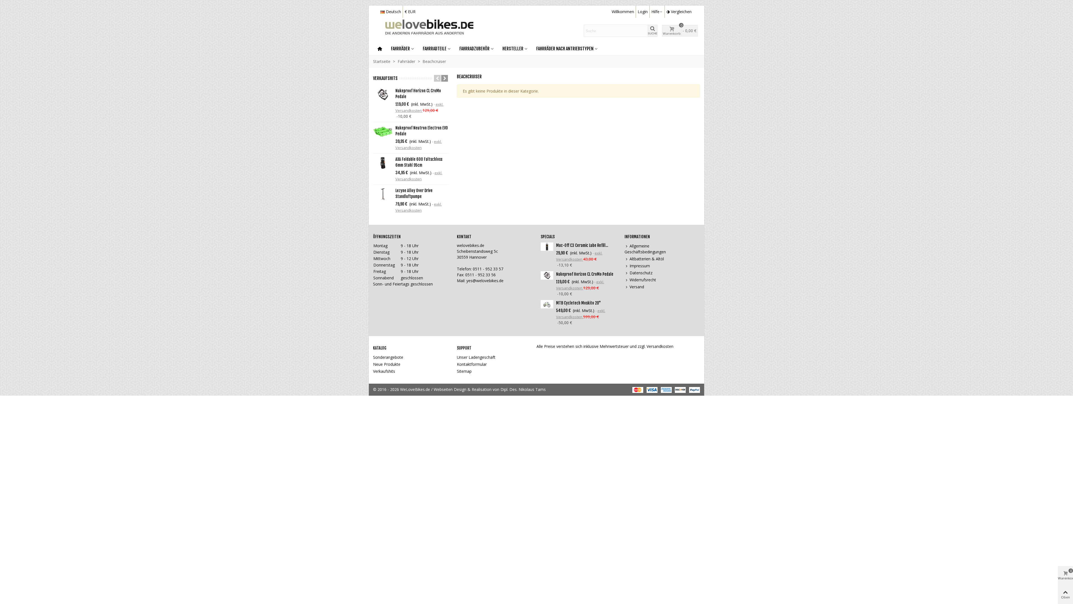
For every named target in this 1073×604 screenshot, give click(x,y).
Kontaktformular (472, 364)
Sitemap (464, 371)
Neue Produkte (386, 364)
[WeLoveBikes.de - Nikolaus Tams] (423, 31)
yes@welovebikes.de (485, 280)
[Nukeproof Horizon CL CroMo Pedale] (383, 94)
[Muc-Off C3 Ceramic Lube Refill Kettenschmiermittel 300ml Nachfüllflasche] (547, 246)
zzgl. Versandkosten (655, 346)
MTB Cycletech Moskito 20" (578, 303)
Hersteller (512, 48)
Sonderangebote (388, 357)
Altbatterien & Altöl (647, 258)
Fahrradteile (435, 48)
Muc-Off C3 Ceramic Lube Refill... (582, 245)
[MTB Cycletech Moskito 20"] (547, 304)
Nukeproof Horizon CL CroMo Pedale (418, 93)
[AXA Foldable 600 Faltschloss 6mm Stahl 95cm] (383, 162)
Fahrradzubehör (474, 48)
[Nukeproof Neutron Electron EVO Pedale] (383, 131)
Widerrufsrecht (643, 279)
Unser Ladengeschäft (476, 357)
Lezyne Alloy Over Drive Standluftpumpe (414, 193)
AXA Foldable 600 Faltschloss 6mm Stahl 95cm (418, 162)
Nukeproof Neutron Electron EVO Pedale (421, 131)
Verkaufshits (385, 78)
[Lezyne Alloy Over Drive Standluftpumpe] (383, 194)
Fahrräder (400, 48)
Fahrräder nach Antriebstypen (565, 48)
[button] (437, 78)
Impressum (640, 265)
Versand (637, 286)
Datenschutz (641, 272)
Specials (548, 236)
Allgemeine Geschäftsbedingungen (645, 248)
